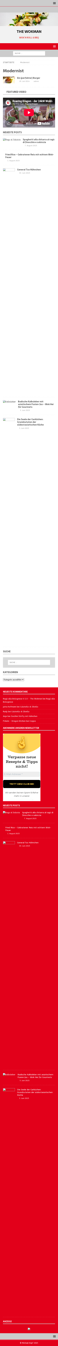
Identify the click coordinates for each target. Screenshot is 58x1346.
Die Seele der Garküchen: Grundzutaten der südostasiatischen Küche (30, 422)
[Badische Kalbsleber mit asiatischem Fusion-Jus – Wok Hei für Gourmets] (9, 402)
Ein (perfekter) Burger (28, 78)
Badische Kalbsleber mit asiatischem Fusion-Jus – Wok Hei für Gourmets (36, 404)
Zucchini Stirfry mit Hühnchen (24, 716)
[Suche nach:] (29, 53)
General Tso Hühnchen (29, 169)
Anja (5, 716)
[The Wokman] (29, 24)
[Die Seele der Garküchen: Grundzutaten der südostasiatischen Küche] (9, 531)
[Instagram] (29, 9)
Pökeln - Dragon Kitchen (14, 721)
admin (36, 81)
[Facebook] (23, 9)
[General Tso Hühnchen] (9, 281)
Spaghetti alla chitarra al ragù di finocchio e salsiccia (38, 141)
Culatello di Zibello (29, 707)
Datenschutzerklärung (21, 799)
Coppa (33, 721)
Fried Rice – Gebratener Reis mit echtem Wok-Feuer (29, 156)
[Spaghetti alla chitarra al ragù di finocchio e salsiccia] (12, 139)
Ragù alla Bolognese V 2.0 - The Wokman (22, 699)
